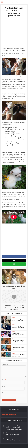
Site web (4, 393)
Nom (4, 379)
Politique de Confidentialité (9, 414)
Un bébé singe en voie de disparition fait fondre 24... (18, 348)
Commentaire (5, 364)
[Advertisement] (14, 33)
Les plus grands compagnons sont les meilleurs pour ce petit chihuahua (14, 427)
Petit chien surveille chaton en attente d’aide (18, 355)
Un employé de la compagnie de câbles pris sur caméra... (18, 334)
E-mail (4, 386)
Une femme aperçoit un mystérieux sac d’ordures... (18, 326)
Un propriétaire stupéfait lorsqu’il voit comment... (18, 341)
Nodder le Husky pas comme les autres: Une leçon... (17, 320)
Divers (13, 317)
